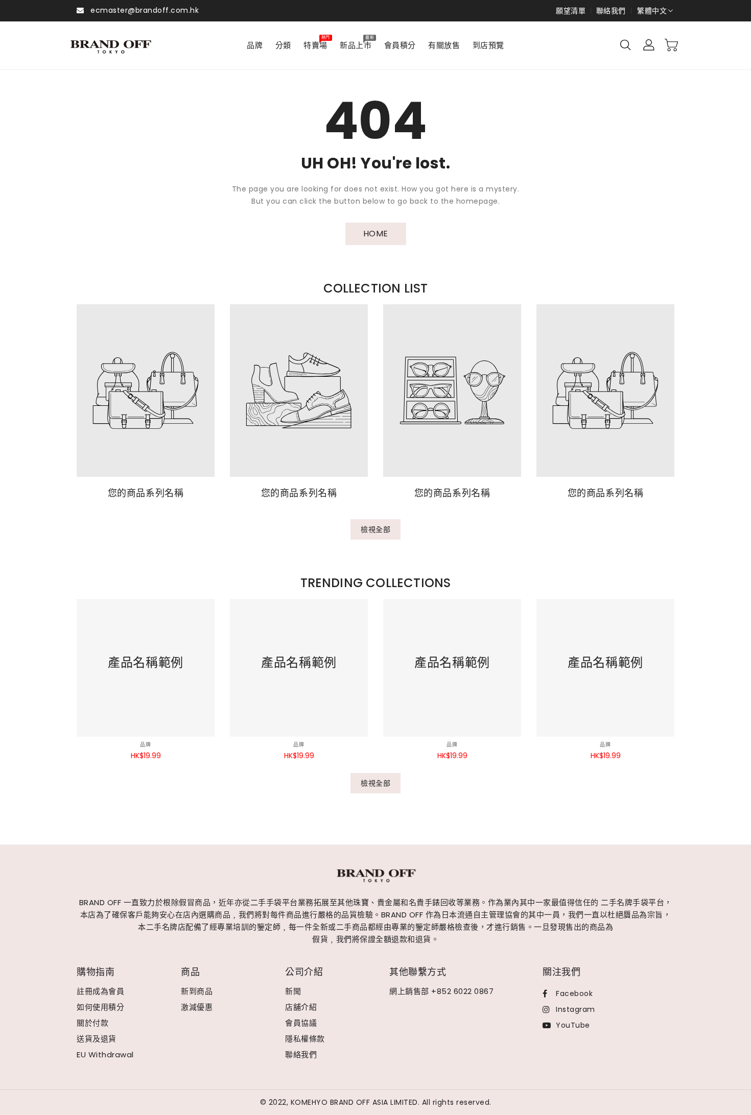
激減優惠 (197, 1007)
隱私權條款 (305, 1038)
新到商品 (197, 991)
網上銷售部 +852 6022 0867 (441, 991)
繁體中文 (652, 11)
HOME (375, 233)
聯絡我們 (611, 11)
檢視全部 (375, 529)
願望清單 (570, 11)
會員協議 (301, 1022)
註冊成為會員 (100, 991)
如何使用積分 (100, 1007)
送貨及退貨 (96, 1038)
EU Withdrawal (105, 1054)
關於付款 (92, 1022)
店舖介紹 (301, 1007)
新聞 (293, 991)
